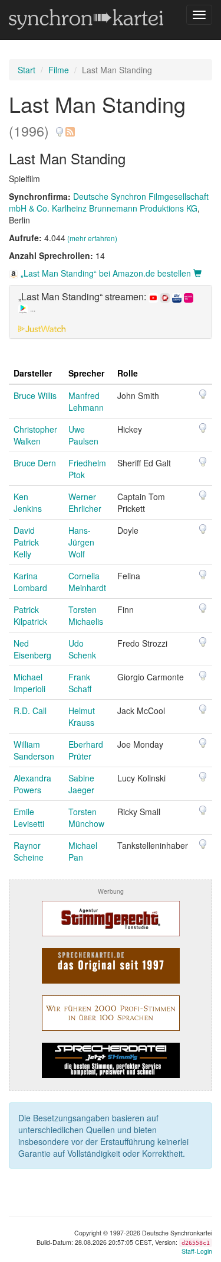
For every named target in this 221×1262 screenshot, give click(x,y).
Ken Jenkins (28, 502)
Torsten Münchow (86, 817)
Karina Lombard (30, 581)
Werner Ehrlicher (84, 502)
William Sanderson (34, 750)
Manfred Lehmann (86, 401)
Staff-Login (197, 1251)
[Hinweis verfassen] (59, 127)
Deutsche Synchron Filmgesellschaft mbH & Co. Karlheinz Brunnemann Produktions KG (109, 202)
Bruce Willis (35, 395)
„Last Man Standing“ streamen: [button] (83, 302)
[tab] (110, 312)
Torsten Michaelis (85, 615)
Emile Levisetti (29, 817)
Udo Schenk (82, 649)
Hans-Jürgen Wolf (81, 542)
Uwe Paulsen (83, 435)
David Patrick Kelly (26, 542)
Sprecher (86, 373)
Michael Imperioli (29, 683)
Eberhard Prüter (85, 750)
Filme (58, 70)
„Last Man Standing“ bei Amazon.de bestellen (105, 273)
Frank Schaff (79, 683)
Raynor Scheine (29, 851)
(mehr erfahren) (92, 238)
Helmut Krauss (81, 716)
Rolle (127, 373)
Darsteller (33, 373)
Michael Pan (82, 851)
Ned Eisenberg (32, 649)
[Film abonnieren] (69, 127)
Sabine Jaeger (81, 784)
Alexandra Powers (32, 784)
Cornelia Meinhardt (87, 581)
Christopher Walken (35, 435)
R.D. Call (30, 710)
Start (26, 70)
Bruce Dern (35, 463)
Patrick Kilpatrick (30, 615)
